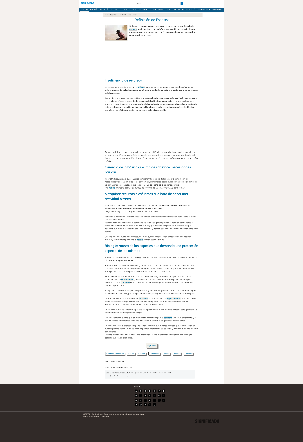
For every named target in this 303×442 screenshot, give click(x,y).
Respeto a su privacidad (91, 416)
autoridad (125, 282)
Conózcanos (217, 9)
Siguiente (151, 345)
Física (169, 9)
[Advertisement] (151, 58)
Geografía (143, 9)
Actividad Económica (115, 354)
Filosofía (94, 9)
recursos (133, 29)
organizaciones (173, 298)
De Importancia (204, 9)
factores (141, 87)
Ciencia (134, 15)
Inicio (107, 15)
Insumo (131, 354)
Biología (152, 9)
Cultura (123, 9)
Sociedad (132, 9)
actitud (140, 239)
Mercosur (188, 354)
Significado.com (87, 3)
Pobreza (177, 354)
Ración (166, 354)
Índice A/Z (84, 9)
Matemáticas (179, 9)
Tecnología (190, 9)
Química (161, 9)
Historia (114, 9)
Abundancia (154, 354)
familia (112, 187)
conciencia (143, 298)
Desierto (141, 354)
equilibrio (168, 317)
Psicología (104, 9)
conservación (127, 279)
